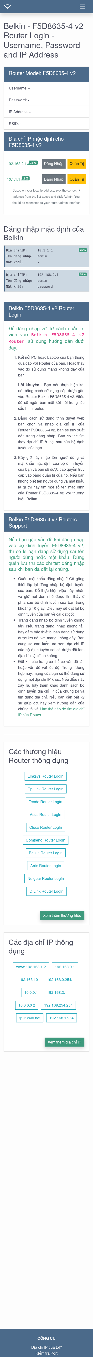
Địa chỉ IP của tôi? (46, 1347)
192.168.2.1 (17, 163)
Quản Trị (77, 163)
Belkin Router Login (45, 852)
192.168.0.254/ (59, 979)
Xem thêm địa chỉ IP (64, 1042)
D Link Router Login (46, 891)
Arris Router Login (45, 865)
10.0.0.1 (31, 992)
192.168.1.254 (61, 1018)
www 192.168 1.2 (31, 966)
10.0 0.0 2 (26, 1005)
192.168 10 (28, 979)
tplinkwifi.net (29, 1018)
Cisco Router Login (45, 827)
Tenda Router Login (45, 801)
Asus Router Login (45, 814)
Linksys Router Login (45, 776)
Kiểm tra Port (46, 1353)
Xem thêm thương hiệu (62, 915)
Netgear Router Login (45, 878)
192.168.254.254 (58, 1005)
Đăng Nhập (53, 163)
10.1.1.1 (13, 179)
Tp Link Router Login (45, 789)
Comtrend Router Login (45, 840)
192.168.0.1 (65, 966)
